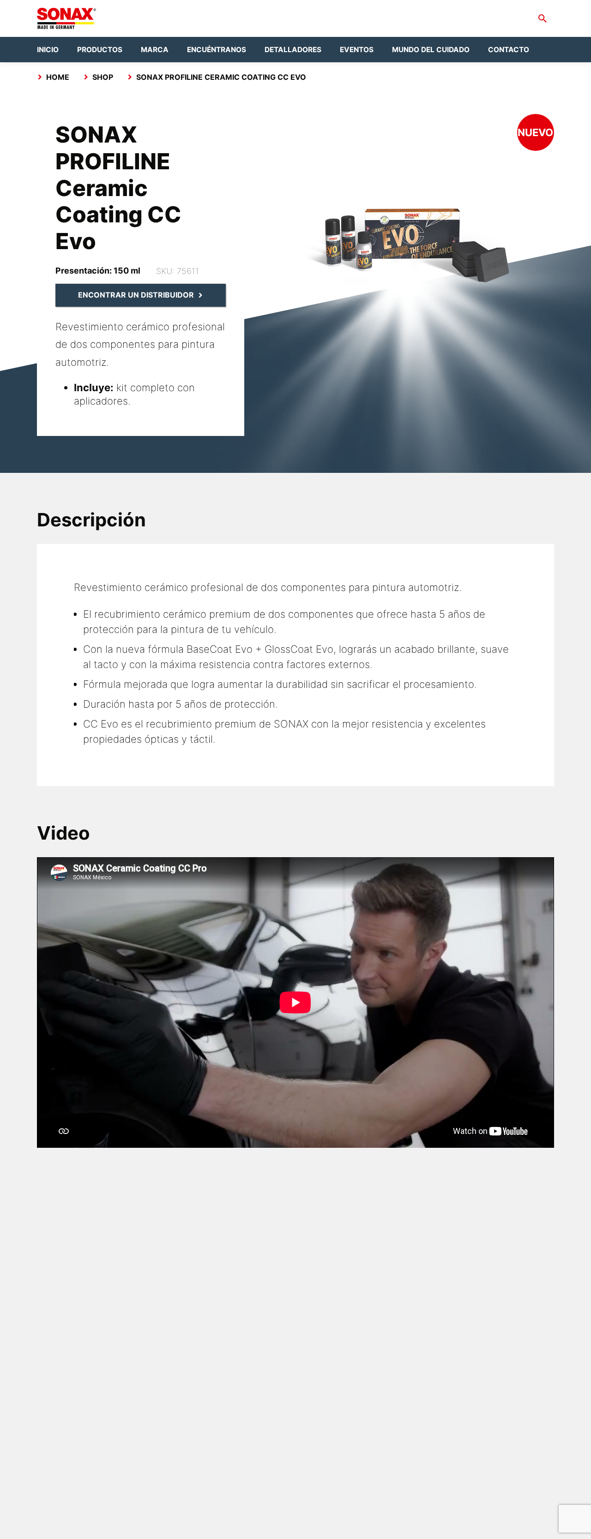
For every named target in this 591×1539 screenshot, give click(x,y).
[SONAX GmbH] (66, 18)
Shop (102, 77)
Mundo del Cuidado (431, 49)
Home (57, 77)
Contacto (508, 49)
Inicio (48, 49)
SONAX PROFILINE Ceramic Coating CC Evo (221, 77)
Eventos (357, 49)
